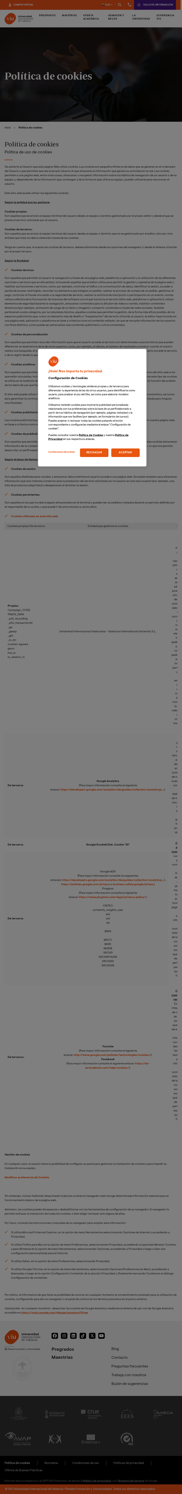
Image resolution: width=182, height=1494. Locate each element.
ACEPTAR (125, 452)
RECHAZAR (94, 452)
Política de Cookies (91, 435)
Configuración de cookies (61, 452)
